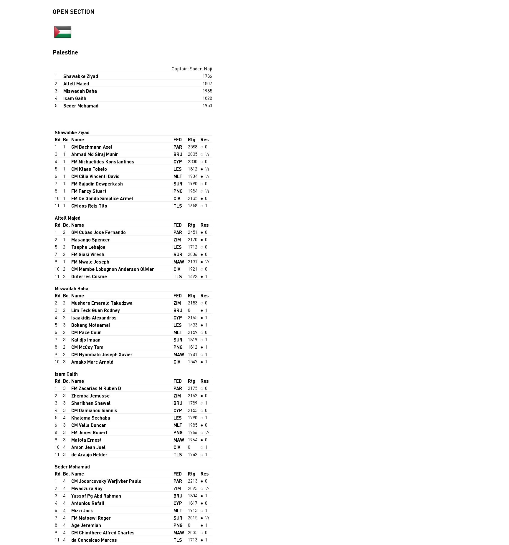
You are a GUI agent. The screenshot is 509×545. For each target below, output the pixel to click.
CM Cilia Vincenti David (95, 176)
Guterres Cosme (89, 276)
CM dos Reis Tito (89, 205)
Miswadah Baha (80, 91)
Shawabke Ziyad (80, 76)
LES (177, 169)
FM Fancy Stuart (88, 191)
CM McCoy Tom (87, 347)
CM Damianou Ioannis (94, 410)
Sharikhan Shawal (90, 403)
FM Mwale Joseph (90, 261)
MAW (178, 261)
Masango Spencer (90, 239)
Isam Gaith (74, 98)
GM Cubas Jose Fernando (98, 232)
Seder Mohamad (80, 105)
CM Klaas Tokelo (89, 169)
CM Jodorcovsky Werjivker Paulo (106, 481)
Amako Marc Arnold (92, 362)
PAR (177, 147)
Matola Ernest (86, 440)
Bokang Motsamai (90, 325)
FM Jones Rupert (89, 432)
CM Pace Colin (86, 332)
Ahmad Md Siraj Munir (94, 154)
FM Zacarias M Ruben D (96, 388)
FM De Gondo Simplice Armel (102, 198)
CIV (176, 198)
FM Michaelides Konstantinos (102, 161)
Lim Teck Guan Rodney (95, 310)
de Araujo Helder (89, 454)
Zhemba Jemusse (90, 395)
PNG (178, 191)
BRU (177, 154)
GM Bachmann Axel (91, 147)
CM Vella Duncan (89, 425)
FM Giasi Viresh (87, 254)
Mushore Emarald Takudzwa (102, 303)
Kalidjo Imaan (85, 339)
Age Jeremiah (86, 525)
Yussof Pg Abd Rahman (96, 495)
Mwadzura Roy (87, 488)
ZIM (177, 239)
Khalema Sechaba (90, 417)
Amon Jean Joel (88, 447)
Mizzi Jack (82, 510)
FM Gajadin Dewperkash (97, 183)
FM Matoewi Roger (91, 518)
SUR (177, 183)
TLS (177, 205)
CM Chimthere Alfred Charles (103, 532)
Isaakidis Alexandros (94, 317)
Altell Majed (76, 83)
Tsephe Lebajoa (88, 247)
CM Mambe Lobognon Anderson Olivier (112, 269)
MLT (177, 176)
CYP (177, 161)
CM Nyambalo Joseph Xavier (102, 354)
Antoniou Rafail (87, 503)
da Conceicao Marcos (94, 540)
